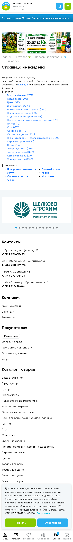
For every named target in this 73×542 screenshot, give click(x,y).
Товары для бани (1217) (20, 148)
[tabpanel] (36, 210)
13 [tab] (57, 228)
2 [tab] (19, 228)
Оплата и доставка (19, 176)
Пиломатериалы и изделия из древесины (28, 446)
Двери (6, 458)
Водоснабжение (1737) (20, 95)
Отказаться (52, 522)
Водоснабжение (12, 377)
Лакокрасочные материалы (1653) (26, 109)
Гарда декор (10, 383)
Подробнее (43, 513)
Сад (4, 429)
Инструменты (10, 395)
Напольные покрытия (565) (22, 113)
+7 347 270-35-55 (13, 254)
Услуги (11, 172)
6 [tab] (33, 228)
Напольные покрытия (49, 57)
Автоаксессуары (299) (19, 155)
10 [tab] (47, 228)
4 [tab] (26, 228)
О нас (10, 179)
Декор (6, 389)
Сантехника (9, 435)
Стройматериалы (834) (20, 141)
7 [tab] (36, 228)
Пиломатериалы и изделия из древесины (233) (33, 138)
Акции (45, 172)
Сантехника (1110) (17, 130)
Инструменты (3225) (18, 106)
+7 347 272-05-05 (13, 275)
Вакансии (8, 311)
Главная (7, 57)
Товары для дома (13, 469)
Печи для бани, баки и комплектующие (27, 418)
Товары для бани (12, 464)
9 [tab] (43, 228)
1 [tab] (16, 228)
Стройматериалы (13, 452)
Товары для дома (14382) (21, 152)
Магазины (48, 176)
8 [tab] (40, 228)
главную (23, 84)
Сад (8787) (13, 127)
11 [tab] (50, 228)
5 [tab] (30, 228)
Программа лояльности (21, 169)
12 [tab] (53, 228)
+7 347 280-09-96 (14, 265)
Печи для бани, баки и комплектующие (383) (32, 120)
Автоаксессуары (12, 475)
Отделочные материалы (18, 412)
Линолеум (12, 61)
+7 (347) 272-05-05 (22, 3)
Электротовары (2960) (20, 159)
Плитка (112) (13, 123)
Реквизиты (8, 317)
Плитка (6, 423)
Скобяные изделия (13, 441)
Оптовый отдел (51, 169)
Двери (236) (13, 145)
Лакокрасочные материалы (20, 400)
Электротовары (12, 481)
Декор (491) (13, 102)
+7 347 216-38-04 (13, 286)
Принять (20, 522)
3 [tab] (23, 228)
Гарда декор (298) (17, 98)
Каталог (21, 57)
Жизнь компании (12, 306)
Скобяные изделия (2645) (21, 134)
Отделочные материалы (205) (24, 116)
